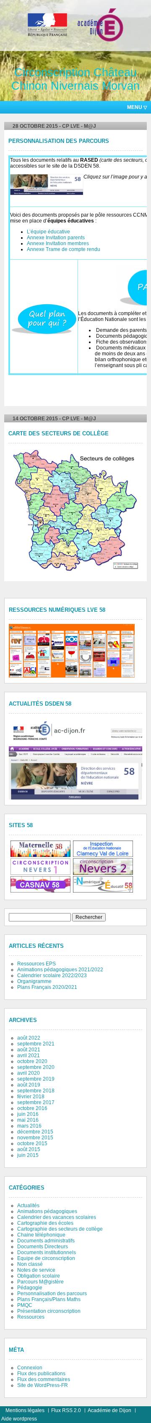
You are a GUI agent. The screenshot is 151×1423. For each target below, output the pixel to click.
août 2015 (28, 1149)
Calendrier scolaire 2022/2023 (52, 975)
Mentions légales (24, 1410)
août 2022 (28, 1038)
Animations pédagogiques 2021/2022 (60, 970)
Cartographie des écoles (45, 1223)
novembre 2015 (35, 1138)
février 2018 (30, 1097)
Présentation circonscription (49, 1311)
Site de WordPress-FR (42, 1385)
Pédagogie (29, 1288)
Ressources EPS (36, 964)
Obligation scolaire (38, 1276)
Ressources (30, 1317)
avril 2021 (28, 1055)
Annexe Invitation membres (58, 243)
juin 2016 (28, 1114)
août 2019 (28, 1085)
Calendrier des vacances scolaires (56, 1217)
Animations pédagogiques (47, 1211)
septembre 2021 (36, 1044)
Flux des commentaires (43, 1379)
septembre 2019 (36, 1079)
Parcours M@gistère (40, 1282)
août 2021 (28, 1050)
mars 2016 (29, 1126)
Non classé (30, 1264)
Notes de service (36, 1270)
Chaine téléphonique (41, 1235)
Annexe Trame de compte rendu (63, 249)
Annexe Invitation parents (56, 238)
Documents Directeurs (42, 1247)
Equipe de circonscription (46, 1258)
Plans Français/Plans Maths (49, 1299)
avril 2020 (28, 1073)
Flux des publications (41, 1373)
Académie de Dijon (109, 1410)
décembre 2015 (35, 1132)
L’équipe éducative (48, 232)
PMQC (24, 1305)
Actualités (28, 1205)
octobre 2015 (32, 1143)
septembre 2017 (36, 1102)
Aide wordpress (19, 1419)
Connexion (29, 1368)
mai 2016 (28, 1120)
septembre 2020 (36, 1067)
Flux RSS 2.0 (66, 1410)
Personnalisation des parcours (58, 141)
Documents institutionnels (46, 1252)
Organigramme (34, 981)
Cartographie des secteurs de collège (60, 1229)
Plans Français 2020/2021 (47, 987)
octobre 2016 (32, 1108)
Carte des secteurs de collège (58, 434)
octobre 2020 (32, 1061)
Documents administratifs (46, 1241)
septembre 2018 (36, 1091)
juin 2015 (28, 1155)
